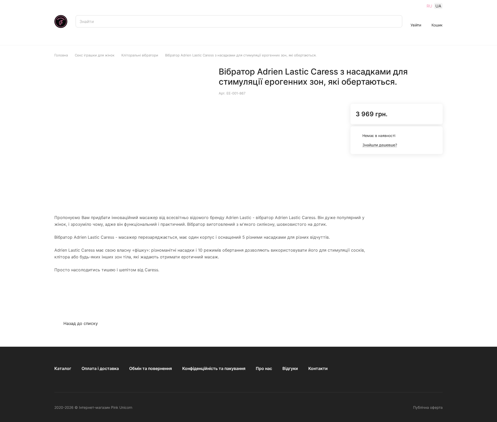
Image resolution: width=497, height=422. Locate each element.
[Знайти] (395, 21)
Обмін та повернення (150, 368)
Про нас (264, 368)
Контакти (318, 368)
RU (429, 6)
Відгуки (290, 368)
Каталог (62, 368)
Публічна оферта (428, 407)
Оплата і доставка (100, 368)
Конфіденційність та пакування (213, 368)
